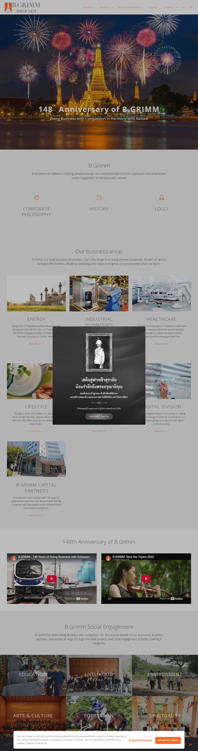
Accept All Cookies (168, 740)
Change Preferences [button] (140, 740)
